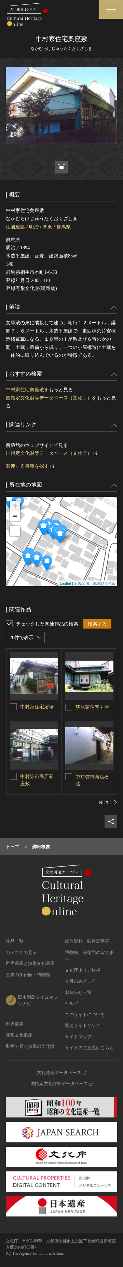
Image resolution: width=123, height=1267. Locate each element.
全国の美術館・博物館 (28, 974)
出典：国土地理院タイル (94, 583)
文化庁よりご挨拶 (82, 970)
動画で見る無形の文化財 (30, 1046)
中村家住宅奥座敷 (25, 389)
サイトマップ (78, 1036)
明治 (34, 226)
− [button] (15, 516)
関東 (47, 226)
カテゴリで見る (21, 952)
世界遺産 (15, 1024)
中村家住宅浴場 (37, 706)
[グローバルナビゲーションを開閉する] (111, 9)
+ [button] (15, 506)
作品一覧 (15, 941)
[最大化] (15, 531)
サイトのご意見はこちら (89, 1047)
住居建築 (15, 226)
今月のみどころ (80, 981)
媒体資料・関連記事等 (87, 941)
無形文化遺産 (19, 1035)
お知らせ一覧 (78, 992)
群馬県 (63, 226)
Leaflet (65, 583)
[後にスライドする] (108, 802)
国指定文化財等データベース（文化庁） (49, 397)
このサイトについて (85, 1014)
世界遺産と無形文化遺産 (30, 963)
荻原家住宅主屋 (92, 707)
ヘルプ (71, 1003)
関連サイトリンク (82, 1025)
